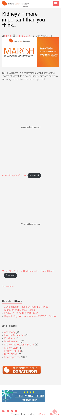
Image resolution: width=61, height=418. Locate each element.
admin (7, 35)
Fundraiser (10, 338)
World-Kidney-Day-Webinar (14, 175)
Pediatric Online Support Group (21, 312)
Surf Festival (11, 353)
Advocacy (9, 332)
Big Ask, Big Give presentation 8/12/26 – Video (30, 316)
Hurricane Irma (12, 341)
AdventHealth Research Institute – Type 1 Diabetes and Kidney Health (27, 308)
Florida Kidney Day (14, 335)
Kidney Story (11, 347)
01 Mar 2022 (23, 35)
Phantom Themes (49, 414)
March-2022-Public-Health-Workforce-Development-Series (28, 271)
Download (34, 175)
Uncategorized (8, 286)
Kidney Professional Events (19, 344)
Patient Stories (12, 350)
